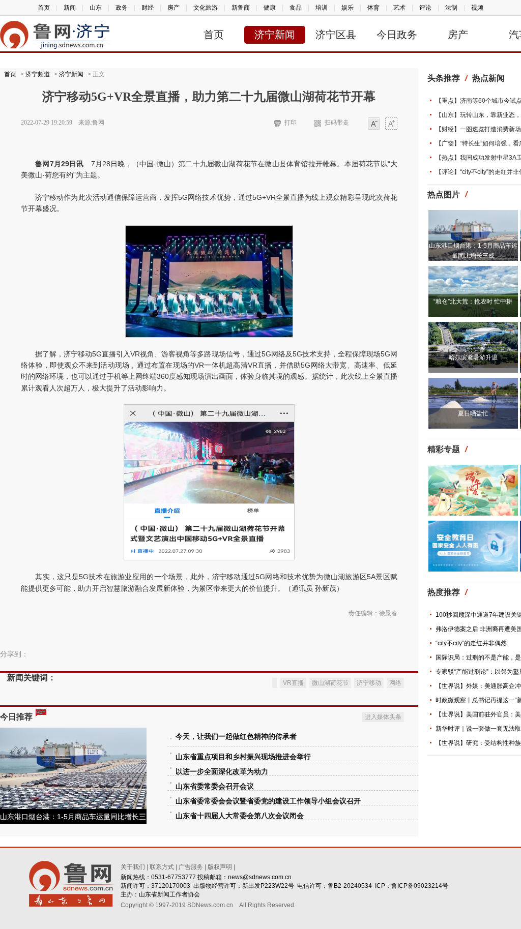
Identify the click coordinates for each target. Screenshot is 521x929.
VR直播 (293, 682)
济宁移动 (369, 682)
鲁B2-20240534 (350, 885)
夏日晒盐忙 (473, 413)
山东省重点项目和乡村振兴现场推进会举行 (243, 757)
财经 (147, 7)
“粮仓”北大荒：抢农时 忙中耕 (472, 301)
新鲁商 (240, 7)
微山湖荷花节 (330, 682)
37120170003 (170, 885)
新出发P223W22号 (268, 885)
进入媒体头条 (383, 717)
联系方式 (162, 867)
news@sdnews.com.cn (260, 877)
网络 (395, 682)
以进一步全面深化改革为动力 (222, 771)
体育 (373, 7)
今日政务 (397, 34)
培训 (321, 7)
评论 (425, 7)
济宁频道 (37, 74)
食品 (296, 7)
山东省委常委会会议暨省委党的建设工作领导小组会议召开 (268, 801)
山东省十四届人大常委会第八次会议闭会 (240, 816)
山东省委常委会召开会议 (215, 786)
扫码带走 (337, 122)
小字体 (374, 124)
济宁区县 (335, 34)
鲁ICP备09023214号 (419, 885)
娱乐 (347, 7)
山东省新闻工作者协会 (169, 894)
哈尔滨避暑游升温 (473, 357)
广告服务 (191, 867)
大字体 (391, 124)
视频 (477, 7)
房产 (173, 7)
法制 (451, 7)
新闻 (70, 7)
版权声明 (220, 867)
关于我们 (133, 867)
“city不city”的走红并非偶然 (471, 643)
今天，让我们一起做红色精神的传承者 (236, 736)
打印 (290, 122)
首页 (44, 7)
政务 (121, 7)
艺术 (399, 7)
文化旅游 (205, 7)
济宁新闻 (274, 34)
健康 (270, 7)
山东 (96, 7)
